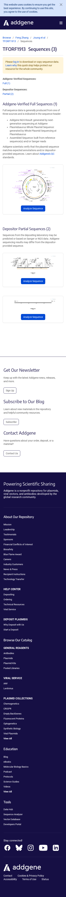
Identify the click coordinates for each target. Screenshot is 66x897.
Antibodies (9, 653)
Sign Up (10, 390)
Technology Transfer (14, 579)
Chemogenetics (11, 703)
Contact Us (12, 453)
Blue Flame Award (12, 554)
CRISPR (7, 708)
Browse (7, 37)
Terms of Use (29, 879)
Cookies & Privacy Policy (31, 875)
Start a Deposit (11, 629)
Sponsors (8, 539)
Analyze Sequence (33, 208)
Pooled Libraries (12, 668)
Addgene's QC (46, 153)
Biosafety (8, 549)
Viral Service (10, 609)
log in (16, 61)
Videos (7, 786)
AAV (6, 683)
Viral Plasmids (11, 733)
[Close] (59, 4)
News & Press (11, 569)
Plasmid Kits (10, 663)
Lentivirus (8, 688)
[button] (60, 23)
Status (45, 879)
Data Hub (8, 809)
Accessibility (10, 879)
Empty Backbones (12, 713)
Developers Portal (12, 824)
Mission (7, 524)
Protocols (8, 776)
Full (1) (6, 83)
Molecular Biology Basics (16, 766)
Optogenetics (10, 723)
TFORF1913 (9, 41)
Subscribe (11, 422)
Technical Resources (14, 604)
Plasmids (8, 658)
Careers (7, 559)
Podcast (8, 771)
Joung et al (39, 37)
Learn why (11, 65)
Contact (8, 875)
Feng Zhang (22, 37)
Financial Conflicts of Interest (18, 544)
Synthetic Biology (12, 728)
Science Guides (11, 781)
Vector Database (12, 819)
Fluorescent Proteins (14, 718)
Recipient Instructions (14, 574)
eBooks (7, 761)
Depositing (9, 594)
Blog (6, 756)
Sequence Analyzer (13, 814)
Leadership (9, 529)
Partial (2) (8, 94)
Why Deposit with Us (14, 624)
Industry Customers (13, 564)
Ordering (8, 599)
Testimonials (10, 534)
